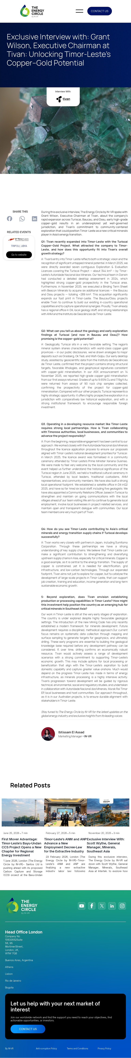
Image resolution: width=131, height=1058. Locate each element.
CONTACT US (99, 11)
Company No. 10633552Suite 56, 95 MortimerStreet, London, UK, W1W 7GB (14, 945)
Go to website (18, 254)
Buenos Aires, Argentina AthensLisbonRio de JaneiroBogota (19, 974)
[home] (32, 11)
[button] (79, 11)
